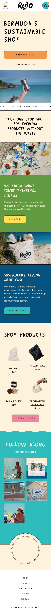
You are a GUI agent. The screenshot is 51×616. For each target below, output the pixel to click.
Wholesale (25, 589)
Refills (25, 583)
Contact (25, 599)
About (25, 594)
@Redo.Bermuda (25, 452)
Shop (25, 578)
